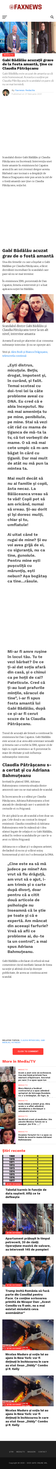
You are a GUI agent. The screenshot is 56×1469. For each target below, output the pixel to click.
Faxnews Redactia (25, 90)
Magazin (31, 1452)
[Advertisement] (28, 127)
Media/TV (20, 1452)
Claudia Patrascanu (30, 1040)
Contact (42, 1452)
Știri (11, 1452)
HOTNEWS (15, 1042)
